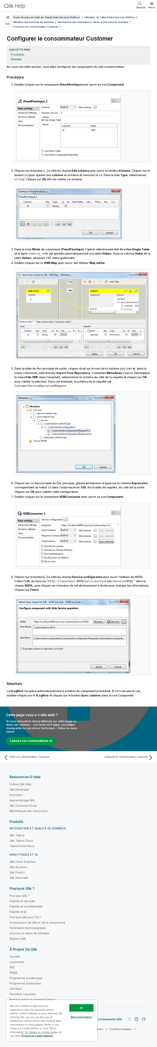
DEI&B (13, 972)
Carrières (16, 988)
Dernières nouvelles (23, 994)
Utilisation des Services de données (33, 22)
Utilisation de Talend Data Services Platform (109, 17)
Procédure (17, 54)
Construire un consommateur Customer (35, 26)
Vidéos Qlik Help (21, 784)
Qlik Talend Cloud (21, 840)
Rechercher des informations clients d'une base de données (93, 22)
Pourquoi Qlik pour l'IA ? (25, 917)
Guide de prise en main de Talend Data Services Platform (46, 17)
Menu (151, 7)
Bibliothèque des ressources (29, 811)
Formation (16, 794)
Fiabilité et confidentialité (26, 906)
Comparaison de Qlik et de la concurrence (37, 922)
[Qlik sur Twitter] (129, 1019)
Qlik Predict (17, 872)
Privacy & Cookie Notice (37, 1035)
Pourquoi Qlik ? (19, 895)
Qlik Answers (18, 867)
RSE (12, 967)
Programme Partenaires (25, 983)
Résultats (16, 59)
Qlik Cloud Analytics (22, 861)
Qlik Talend (17, 835)
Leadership (17, 962)
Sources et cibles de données (29, 933)
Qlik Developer (19, 789)
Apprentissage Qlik (22, 800)
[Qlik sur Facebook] (144, 1019)
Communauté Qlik (109, 1019)
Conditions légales (120, 1029)
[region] (51, 1020)
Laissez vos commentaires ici (31, 741)
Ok (81, 1007)
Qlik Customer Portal (23, 805)
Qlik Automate (19, 877)
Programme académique (26, 978)
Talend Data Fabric (22, 846)
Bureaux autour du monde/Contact (32, 999)
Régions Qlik (18, 938)
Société (15, 956)
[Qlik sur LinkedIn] (136, 1019)
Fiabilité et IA (18, 911)
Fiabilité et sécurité (22, 901)
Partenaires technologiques (28, 927)
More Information (81, 1016)
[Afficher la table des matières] (8, 17)
